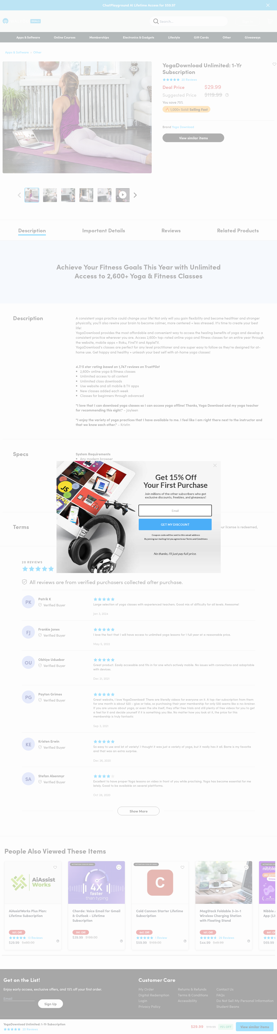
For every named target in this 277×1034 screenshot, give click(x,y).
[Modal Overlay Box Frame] (138, 517)
